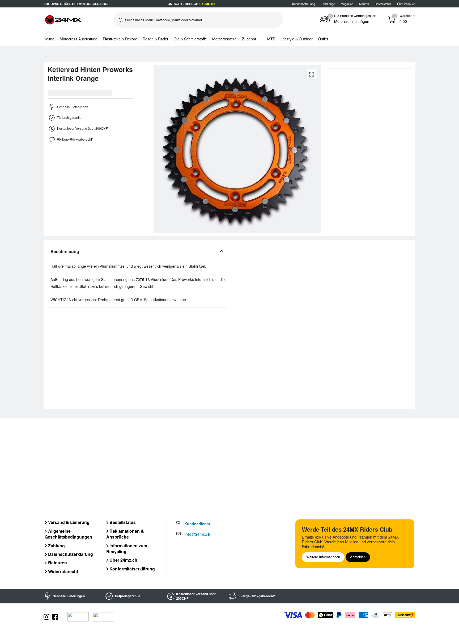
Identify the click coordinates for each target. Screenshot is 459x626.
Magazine (347, 4)
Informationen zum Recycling (126, 548)
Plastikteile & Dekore (120, 38)
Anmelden (358, 556)
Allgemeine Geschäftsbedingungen (68, 534)
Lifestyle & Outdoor (296, 38)
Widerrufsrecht (62, 571)
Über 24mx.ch (406, 4)
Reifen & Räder (155, 38)
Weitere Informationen (323, 556)
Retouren (57, 563)
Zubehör (249, 38)
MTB (271, 38)
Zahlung (56, 546)
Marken (364, 4)
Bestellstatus (122, 522)
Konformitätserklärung (131, 569)
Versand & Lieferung (68, 522)
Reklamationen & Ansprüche (125, 534)
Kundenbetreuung (303, 4)
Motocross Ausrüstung (78, 38)
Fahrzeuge (328, 4)
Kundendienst (197, 523)
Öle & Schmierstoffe (190, 38)
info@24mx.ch (197, 534)
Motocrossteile (224, 38)
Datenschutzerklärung (70, 554)
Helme (49, 38)
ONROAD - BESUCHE (191, 3)
